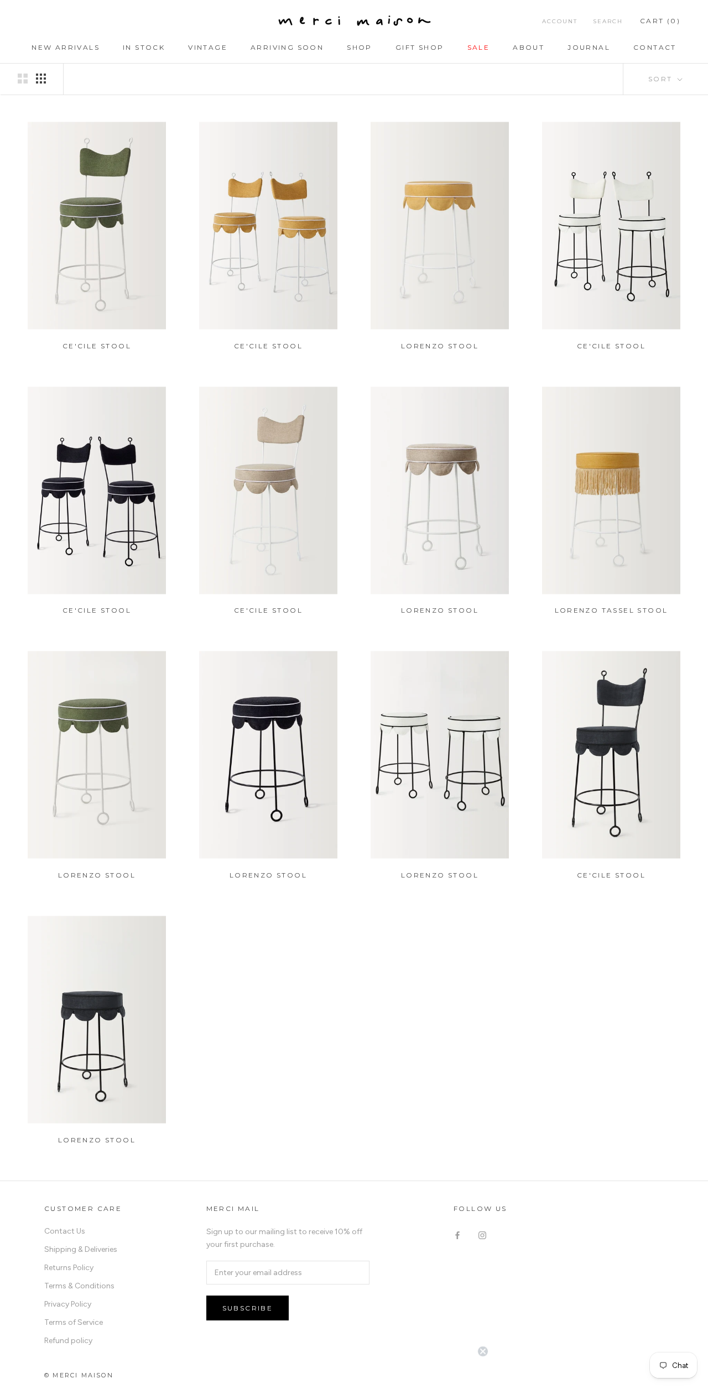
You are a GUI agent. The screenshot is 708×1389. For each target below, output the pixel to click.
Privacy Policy (67, 1304)
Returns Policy (68, 1267)
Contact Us (64, 1231)
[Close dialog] (482, 1067)
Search (608, 21)
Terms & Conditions (79, 1286)
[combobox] (246, 1268)
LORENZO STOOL (439, 346)
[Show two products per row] (23, 78)
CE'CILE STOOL (97, 346)
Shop (359, 47)
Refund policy (68, 1340)
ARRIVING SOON (287, 47)
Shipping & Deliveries (80, 1249)
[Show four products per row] (41, 78)
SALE (478, 47)
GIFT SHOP (419, 47)
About (528, 47)
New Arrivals (66, 47)
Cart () (660, 21)
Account (559, 21)
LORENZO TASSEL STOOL (611, 610)
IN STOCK (144, 47)
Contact (654, 47)
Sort (661, 79)
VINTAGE (207, 47)
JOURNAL (589, 47)
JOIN (354, 1361)
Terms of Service (73, 1322)
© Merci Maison (78, 1375)
